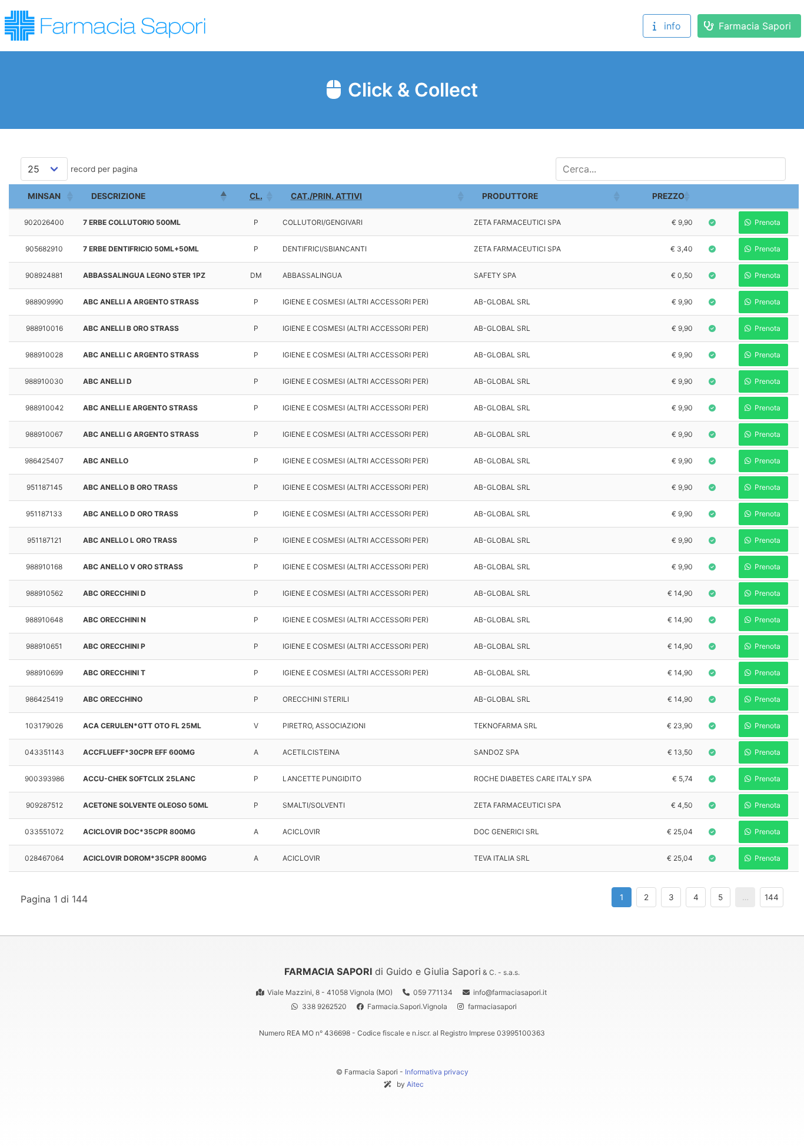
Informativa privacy (437, 1071)
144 (772, 897)
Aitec (415, 1084)
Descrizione (118, 196)
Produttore (510, 196)
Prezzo (668, 196)
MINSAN (44, 196)
